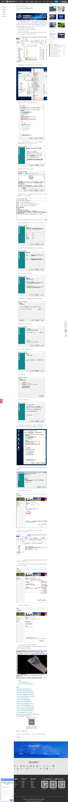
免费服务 (27, 1)
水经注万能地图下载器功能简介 (55, 49)
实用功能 (23, 787)
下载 (44, 1)
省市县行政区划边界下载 (54, 53)
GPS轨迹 (23, 784)
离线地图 (23, 781)
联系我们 (35, 799)
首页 (17, 1)
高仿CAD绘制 (14, 784)
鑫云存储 (14, 794)
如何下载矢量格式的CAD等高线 (55, 54)
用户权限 (28, 799)
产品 (40, 1)
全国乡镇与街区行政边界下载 (54, 52)
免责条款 (24, 799)
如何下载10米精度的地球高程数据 (55, 50)
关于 (51, 1)
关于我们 (39, 799)
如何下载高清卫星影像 (53, 44)
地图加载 (32, 784)
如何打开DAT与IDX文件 (54, 48)
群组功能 (13, 785)
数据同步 (13, 782)
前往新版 (3, 1)
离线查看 (13, 781)
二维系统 (32, 785)
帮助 (47, 1)
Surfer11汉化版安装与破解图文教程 (25, 734)
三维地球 (13, 787)
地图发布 (32, 782)
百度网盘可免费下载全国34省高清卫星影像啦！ (56, 46)
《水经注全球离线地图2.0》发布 (55, 56)
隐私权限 (32, 799)
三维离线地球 (33, 787)
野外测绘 (23, 782)
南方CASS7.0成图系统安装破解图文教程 (41, 734)
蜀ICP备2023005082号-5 (38, 801)
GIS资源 (25, 5)
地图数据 (31, 1)
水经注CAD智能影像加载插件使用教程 (56, 45)
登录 (56, 1)
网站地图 (42, 799)
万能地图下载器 (35, 646)
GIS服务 (36, 1)
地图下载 (21, 1)
